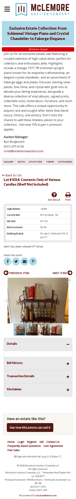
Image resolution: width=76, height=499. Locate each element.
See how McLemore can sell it (30, 427)
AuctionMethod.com (46, 495)
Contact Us (53, 442)
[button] (69, 281)
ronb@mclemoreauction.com (23, 151)
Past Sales (13, 450)
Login (21, 442)
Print (68, 199)
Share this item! (13, 255)
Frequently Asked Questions (24, 446)
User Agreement (53, 446)
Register (32, 442)
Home (11, 442)
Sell (41, 442)
